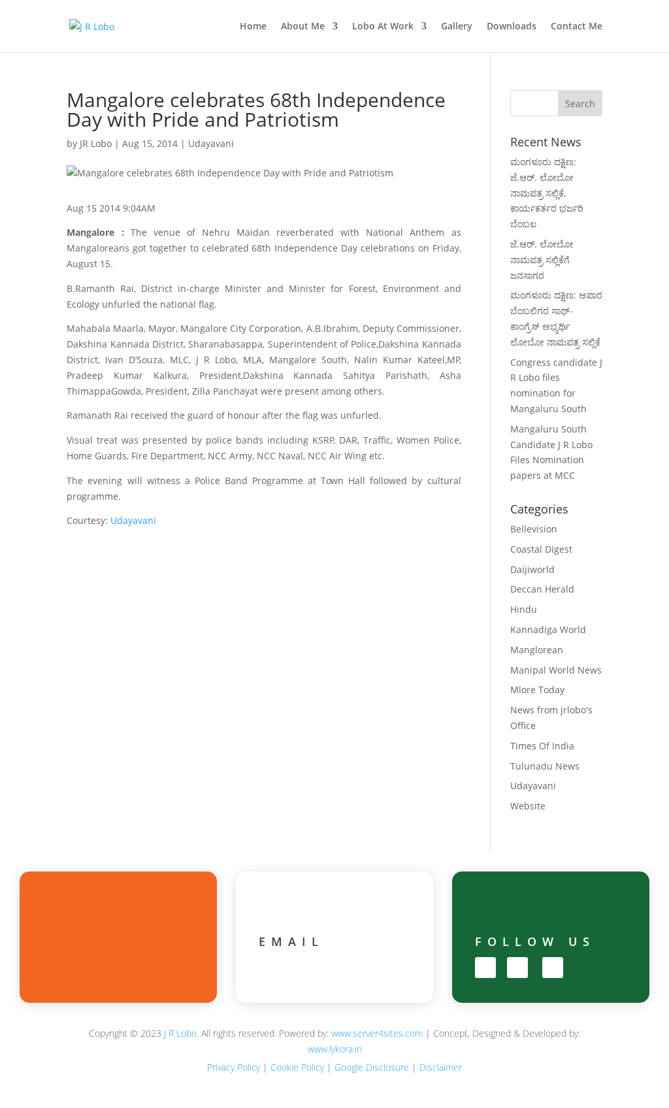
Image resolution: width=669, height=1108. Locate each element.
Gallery (456, 27)
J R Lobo (180, 1033)
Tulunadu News (544, 766)
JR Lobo (96, 143)
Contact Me (576, 27)
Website (528, 806)
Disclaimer (440, 1067)
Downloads (511, 27)
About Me (303, 27)
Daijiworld (532, 569)
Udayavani (211, 143)
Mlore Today (537, 689)
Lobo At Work (383, 27)
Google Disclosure (371, 1067)
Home (253, 27)
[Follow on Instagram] (517, 967)
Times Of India (542, 746)
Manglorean (536, 650)
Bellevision (533, 529)
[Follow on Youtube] (552, 967)
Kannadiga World (548, 629)
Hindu (523, 609)
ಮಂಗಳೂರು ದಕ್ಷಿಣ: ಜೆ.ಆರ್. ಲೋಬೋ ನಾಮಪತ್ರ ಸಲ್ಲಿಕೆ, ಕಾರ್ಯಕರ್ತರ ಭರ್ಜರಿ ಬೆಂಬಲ (546, 192)
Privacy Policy (233, 1067)
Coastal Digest (541, 549)
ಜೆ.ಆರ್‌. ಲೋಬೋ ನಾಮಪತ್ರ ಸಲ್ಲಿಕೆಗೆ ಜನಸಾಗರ (542, 260)
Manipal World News (556, 670)
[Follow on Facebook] (485, 967)
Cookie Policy (297, 1067)
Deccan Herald (542, 589)
